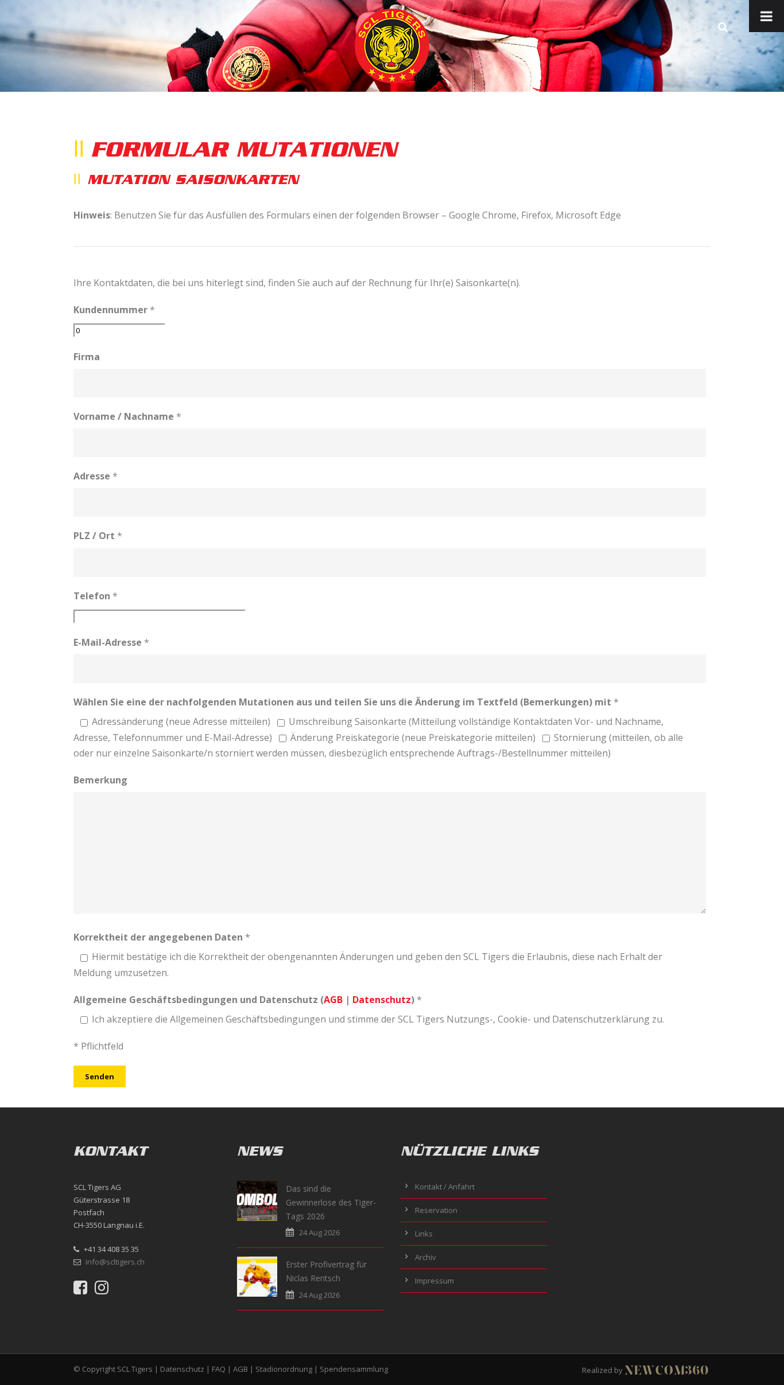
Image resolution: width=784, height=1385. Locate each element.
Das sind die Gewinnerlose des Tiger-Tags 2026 (331, 1202)
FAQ (219, 1369)
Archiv (425, 1257)
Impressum (434, 1280)
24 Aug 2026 (319, 1232)
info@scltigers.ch (115, 1262)
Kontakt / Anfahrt (445, 1186)
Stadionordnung (283, 1369)
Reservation (436, 1210)
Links (424, 1233)
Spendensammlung (354, 1369)
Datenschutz (381, 999)
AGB (333, 999)
